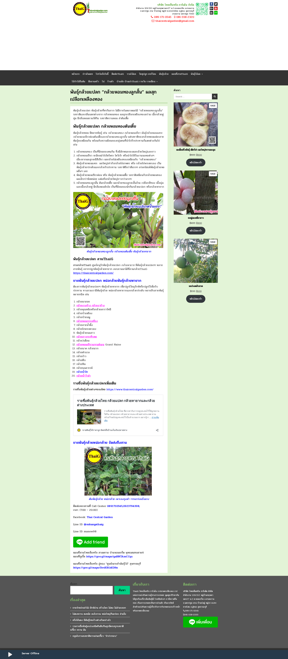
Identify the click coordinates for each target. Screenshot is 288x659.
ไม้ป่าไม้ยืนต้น (78, 81)
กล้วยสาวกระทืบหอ (86, 337)
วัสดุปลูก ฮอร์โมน (147, 74)
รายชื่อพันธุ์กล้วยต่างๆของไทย (113, 389)
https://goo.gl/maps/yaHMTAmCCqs (109, 556)
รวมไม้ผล (131, 74)
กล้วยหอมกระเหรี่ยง (87, 321)
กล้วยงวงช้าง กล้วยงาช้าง (90, 305)
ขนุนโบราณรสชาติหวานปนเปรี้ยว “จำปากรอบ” (95, 636)
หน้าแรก (76, 74)
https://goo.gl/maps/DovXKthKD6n (95, 567)
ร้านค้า (110, 81)
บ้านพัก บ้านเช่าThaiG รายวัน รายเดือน (136, 81)
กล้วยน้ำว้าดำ (83, 376)
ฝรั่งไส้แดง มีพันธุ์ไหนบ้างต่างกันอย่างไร (92, 620)
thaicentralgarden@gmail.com (174, 21)
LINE (216, 13)
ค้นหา (73, 584)
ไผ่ (103, 81)
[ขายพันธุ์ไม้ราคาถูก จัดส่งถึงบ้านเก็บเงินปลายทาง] (89, 9)
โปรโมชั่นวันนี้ (102, 74)
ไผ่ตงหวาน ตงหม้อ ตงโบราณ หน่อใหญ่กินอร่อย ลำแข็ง (99, 614)
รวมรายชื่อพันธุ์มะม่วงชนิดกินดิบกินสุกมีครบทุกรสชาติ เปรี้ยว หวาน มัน (97, 628)
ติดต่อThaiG (118, 74)
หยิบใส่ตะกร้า (196, 162)
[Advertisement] (144, 48)
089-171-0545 (162, 17)
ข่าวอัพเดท (88, 74)
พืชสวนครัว (93, 81)
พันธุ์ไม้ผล (196, 74)
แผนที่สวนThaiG (180, 74)
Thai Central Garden (100, 517)
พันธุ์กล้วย (164, 74)
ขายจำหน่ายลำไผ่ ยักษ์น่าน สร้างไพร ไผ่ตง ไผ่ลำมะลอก (99, 608)
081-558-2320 (184, 17)
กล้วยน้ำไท (82, 372)
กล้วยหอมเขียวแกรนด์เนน (90, 344)
